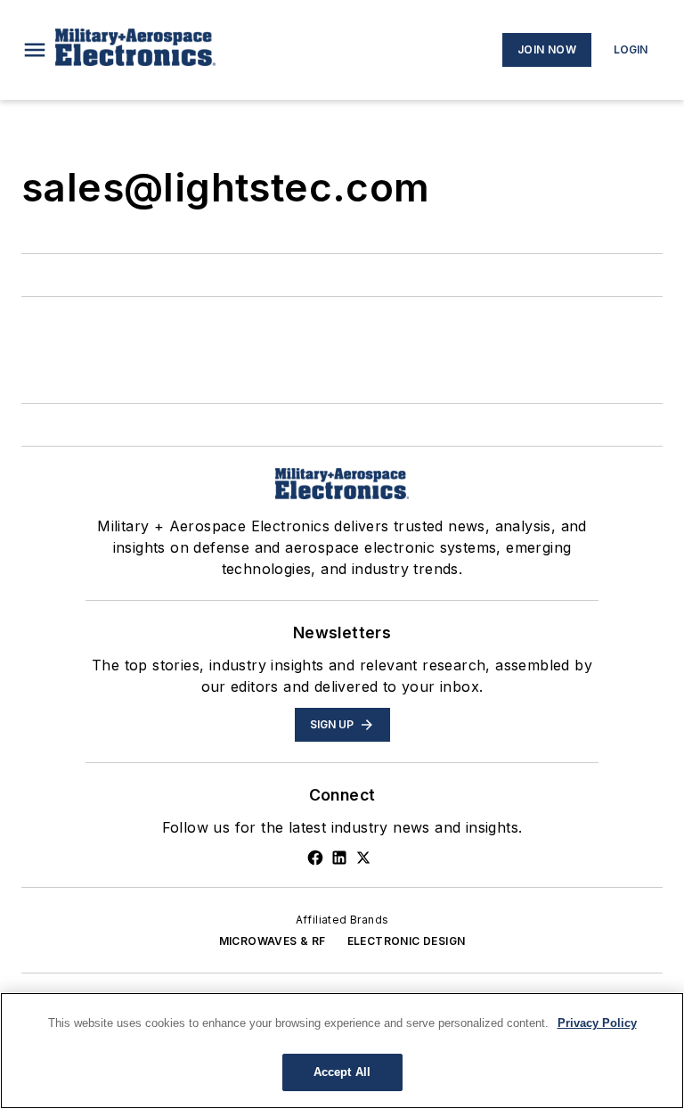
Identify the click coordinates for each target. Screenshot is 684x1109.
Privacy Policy (597, 1023)
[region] (342, 1050)
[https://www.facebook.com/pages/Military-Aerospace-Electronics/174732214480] (315, 858)
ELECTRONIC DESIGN (406, 941)
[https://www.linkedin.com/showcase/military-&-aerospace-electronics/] (339, 858)
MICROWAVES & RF (272, 941)
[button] (34, 50)
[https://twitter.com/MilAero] (363, 858)
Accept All (342, 1072)
